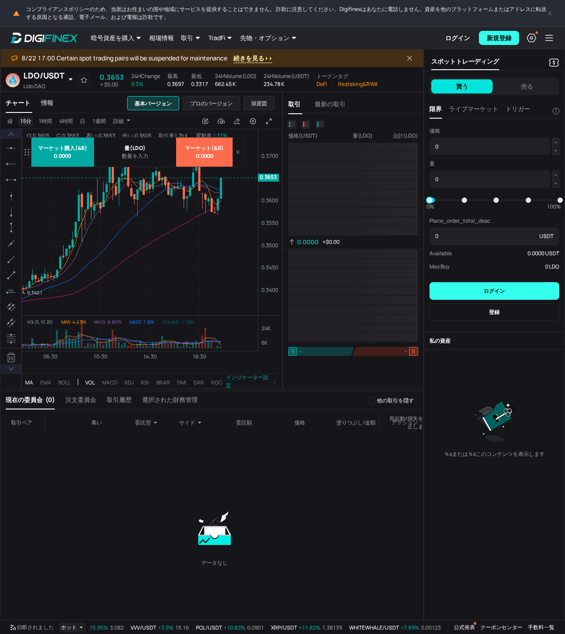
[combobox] (149, 423)
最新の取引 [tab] (330, 104)
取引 (187, 38)
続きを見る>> (253, 58)
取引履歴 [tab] (119, 400)
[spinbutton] (135, 156)
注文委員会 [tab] (80, 400)
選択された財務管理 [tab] (170, 400)
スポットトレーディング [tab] (465, 61)
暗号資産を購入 (112, 38)
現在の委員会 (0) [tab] (30, 400)
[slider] (429, 200)
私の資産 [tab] (440, 340)
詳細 (118, 121)
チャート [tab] (18, 102)
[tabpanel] (141, 252)
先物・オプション (265, 38)
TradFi (216, 38)
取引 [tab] (294, 104)
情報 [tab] (47, 102)
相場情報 (161, 38)
